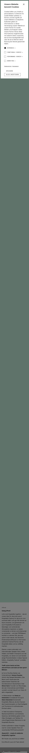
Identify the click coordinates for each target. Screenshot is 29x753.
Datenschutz (8, 66)
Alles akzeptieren (12, 74)
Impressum (15, 66)
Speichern (9, 71)
